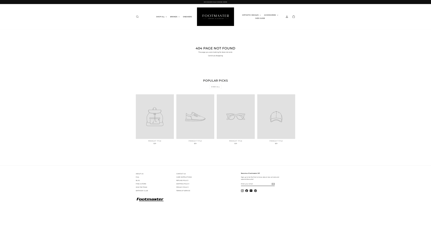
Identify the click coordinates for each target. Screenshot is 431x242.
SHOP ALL (160, 17)
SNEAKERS (187, 17)
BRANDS (174, 17)
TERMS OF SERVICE (183, 190)
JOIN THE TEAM (141, 187)
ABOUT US (139, 174)
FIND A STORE (141, 184)
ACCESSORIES (270, 15)
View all (215, 87)
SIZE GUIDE (260, 18)
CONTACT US (181, 174)
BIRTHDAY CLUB (142, 190)
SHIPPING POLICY (182, 184)
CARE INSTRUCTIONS (184, 177)
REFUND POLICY (182, 180)
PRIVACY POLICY (182, 187)
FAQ (137, 177)
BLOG (138, 180)
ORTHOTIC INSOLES (250, 15)
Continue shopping (215, 55)
